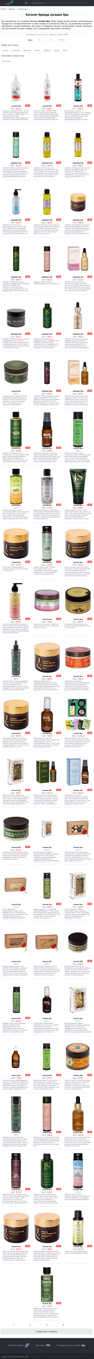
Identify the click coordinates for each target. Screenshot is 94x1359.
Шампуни (47, 50)
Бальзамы (27, 50)
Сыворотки (16, 50)
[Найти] (26, 3)
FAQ (45, 1357)
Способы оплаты (16, 1345)
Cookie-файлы (36, 1357)
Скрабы (5, 50)
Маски (56, 50)
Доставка (40, 1345)
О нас (83, 1357)
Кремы (37, 50)
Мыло (65, 50)
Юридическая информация (59, 1357)
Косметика (6, 61)
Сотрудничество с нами (68, 1345)
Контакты (74, 1357)
